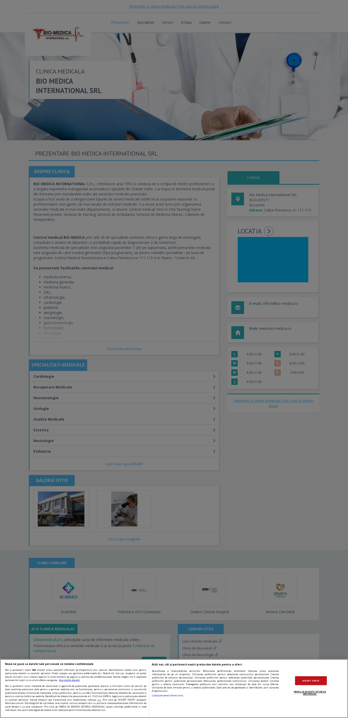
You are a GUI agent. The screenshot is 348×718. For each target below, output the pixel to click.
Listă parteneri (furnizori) (167, 695)
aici (99, 699)
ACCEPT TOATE (310, 680)
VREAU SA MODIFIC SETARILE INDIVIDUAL (310, 693)
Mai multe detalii (69, 680)
